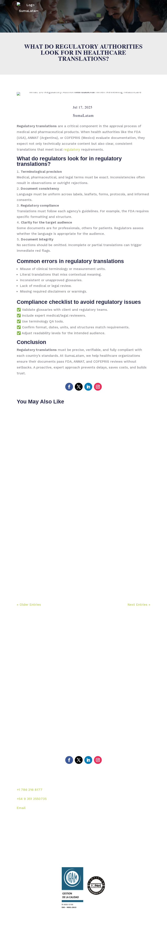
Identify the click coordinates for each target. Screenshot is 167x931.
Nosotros (27, 725)
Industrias (28, 734)
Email (21, 808)
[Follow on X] (79, 387)
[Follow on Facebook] (69, 387)
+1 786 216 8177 (29, 790)
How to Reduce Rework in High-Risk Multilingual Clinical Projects (83, 430)
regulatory (72, 149)
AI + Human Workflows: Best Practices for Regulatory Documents (80, 574)
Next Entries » (139, 605)
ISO (23, 743)
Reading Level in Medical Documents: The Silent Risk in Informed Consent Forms (83, 480)
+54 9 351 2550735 (32, 799)
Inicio (24, 715)
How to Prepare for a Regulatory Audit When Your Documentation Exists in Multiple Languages (75, 530)
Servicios (94, 725)
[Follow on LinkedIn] (88, 387)
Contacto (94, 743)
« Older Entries (29, 605)
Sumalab (94, 715)
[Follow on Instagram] (98, 387)
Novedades (96, 734)
